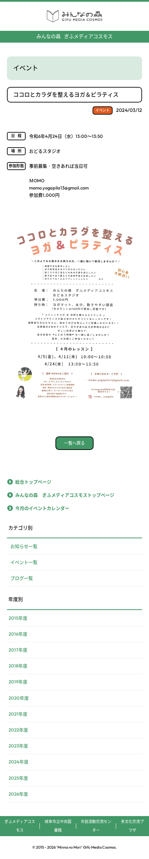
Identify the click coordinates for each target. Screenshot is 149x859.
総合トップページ (33, 482)
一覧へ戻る (74, 443)
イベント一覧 (23, 562)
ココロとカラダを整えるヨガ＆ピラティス (66, 94)
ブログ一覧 (21, 578)
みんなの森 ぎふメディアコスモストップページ (64, 495)
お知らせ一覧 (23, 546)
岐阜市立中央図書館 (58, 826)
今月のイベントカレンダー (42, 508)
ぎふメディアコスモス (74, 36)
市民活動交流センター (96, 826)
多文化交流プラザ (132, 826)
